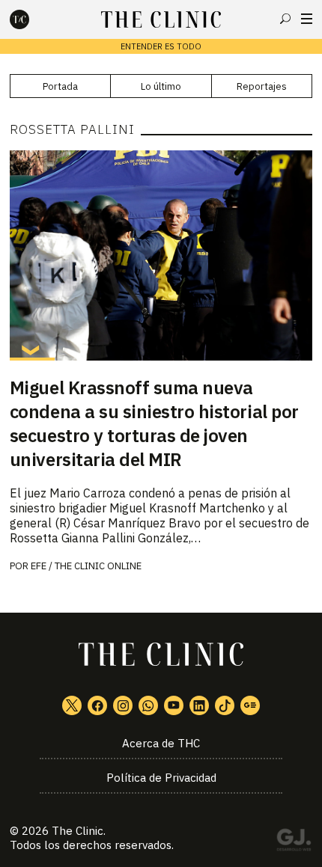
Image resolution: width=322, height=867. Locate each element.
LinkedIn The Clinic (199, 705)
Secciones (306, 18)
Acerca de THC (161, 743)
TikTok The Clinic (224, 705)
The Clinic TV (173, 705)
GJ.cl (293, 842)
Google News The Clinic (250, 705)
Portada (60, 86)
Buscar (285, 18)
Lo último (161, 86)
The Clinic (77, 831)
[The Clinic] (32, 19)
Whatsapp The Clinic (148, 705)
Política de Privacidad (161, 778)
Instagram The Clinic (123, 705)
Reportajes (262, 86)
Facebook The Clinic (97, 705)
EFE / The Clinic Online (86, 566)
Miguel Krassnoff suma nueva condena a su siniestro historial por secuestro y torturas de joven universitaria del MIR (154, 423)
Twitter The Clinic (72, 705)
